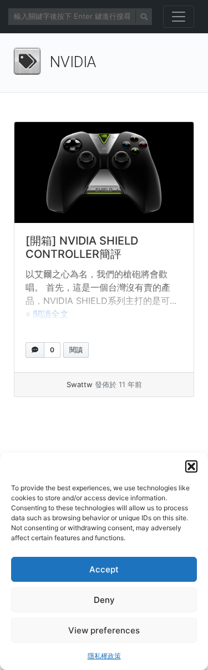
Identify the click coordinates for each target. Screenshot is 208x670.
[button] (191, 466)
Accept (104, 569)
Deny (104, 600)
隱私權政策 (104, 656)
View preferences (104, 630)
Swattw (80, 384)
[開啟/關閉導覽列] (178, 17)
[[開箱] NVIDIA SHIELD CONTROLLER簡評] (104, 172)
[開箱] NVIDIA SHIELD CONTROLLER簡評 (82, 247)
